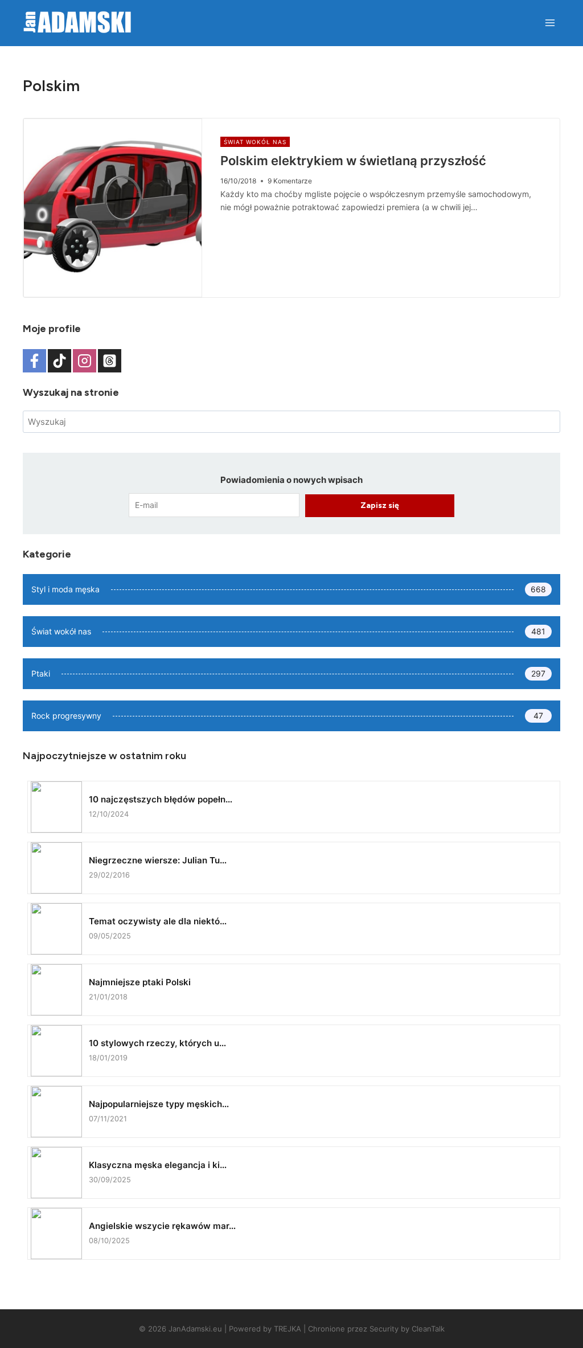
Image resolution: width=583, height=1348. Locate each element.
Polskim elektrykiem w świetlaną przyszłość (353, 160)
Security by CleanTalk (407, 1328)
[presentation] (112, 207)
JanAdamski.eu (195, 1328)
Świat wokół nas (255, 141)
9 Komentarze (290, 181)
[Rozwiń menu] (549, 22)
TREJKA (287, 1328)
